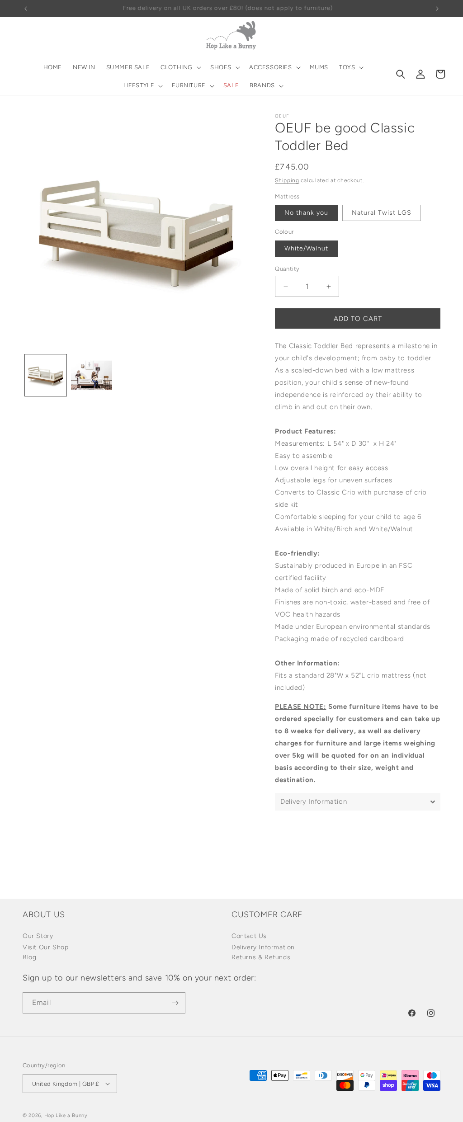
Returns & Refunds (261, 957)
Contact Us (249, 936)
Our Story (38, 936)
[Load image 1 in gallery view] (45, 375)
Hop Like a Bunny (66, 1115)
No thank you (306, 213)
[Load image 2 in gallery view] (92, 375)
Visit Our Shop (45, 947)
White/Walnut (306, 248)
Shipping (287, 180)
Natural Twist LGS (381, 213)
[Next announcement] (437, 8)
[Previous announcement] (26, 8)
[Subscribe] (175, 1003)
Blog (29, 957)
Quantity (287, 268)
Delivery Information (263, 947)
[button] (180, 67)
